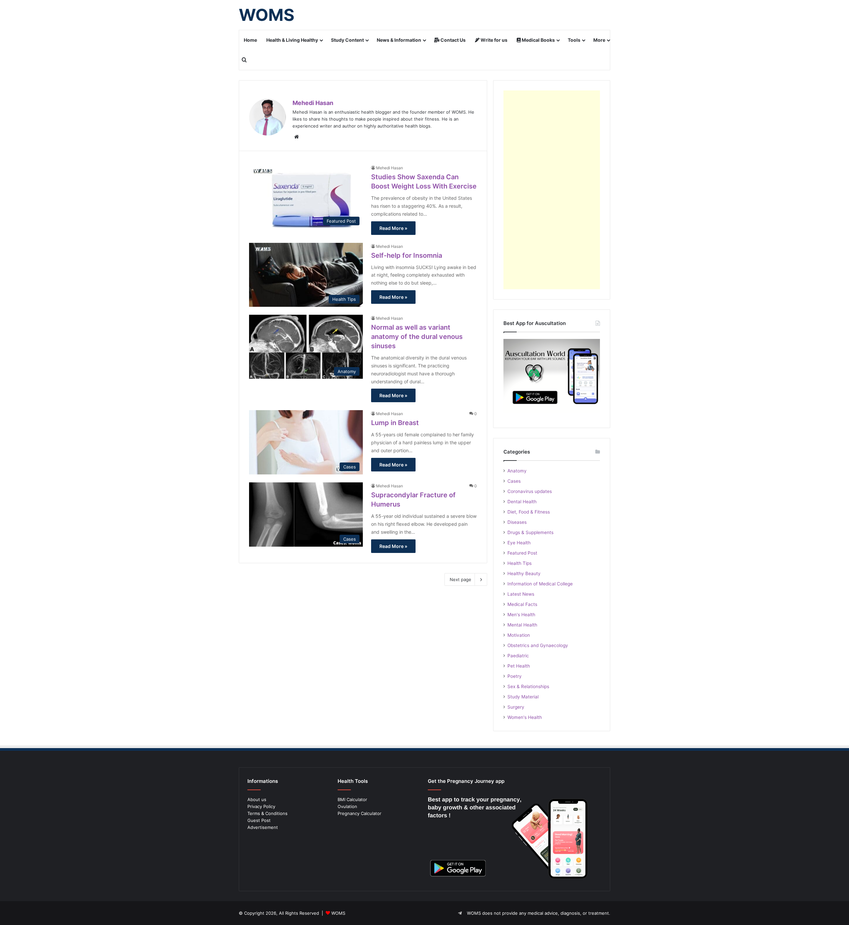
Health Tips (519, 563)
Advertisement (262, 827)
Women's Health (524, 717)
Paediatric (518, 655)
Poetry (514, 676)
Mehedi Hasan (313, 102)
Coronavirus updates (529, 491)
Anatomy (517, 470)
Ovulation (347, 806)
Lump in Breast (395, 423)
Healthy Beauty (524, 573)
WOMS (338, 913)
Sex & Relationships (528, 686)
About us (256, 799)
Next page (460, 579)
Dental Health (522, 501)
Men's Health (521, 614)
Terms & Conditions (267, 813)
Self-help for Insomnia (406, 255)
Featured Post (522, 553)
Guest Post (259, 820)
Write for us (493, 40)
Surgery (515, 707)
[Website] (296, 137)
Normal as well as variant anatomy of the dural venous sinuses (417, 336)
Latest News (520, 594)
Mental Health (522, 624)
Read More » (393, 228)
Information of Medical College (540, 583)
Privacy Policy (261, 806)
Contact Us (452, 40)
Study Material (523, 696)
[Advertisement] (551, 189)
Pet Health (518, 666)
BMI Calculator (352, 799)
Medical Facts (522, 604)
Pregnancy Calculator (359, 813)
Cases (514, 481)
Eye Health (519, 542)
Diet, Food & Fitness (528, 512)
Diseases (517, 522)
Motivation (518, 635)
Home (250, 40)
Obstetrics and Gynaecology (537, 645)
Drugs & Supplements (530, 532)
